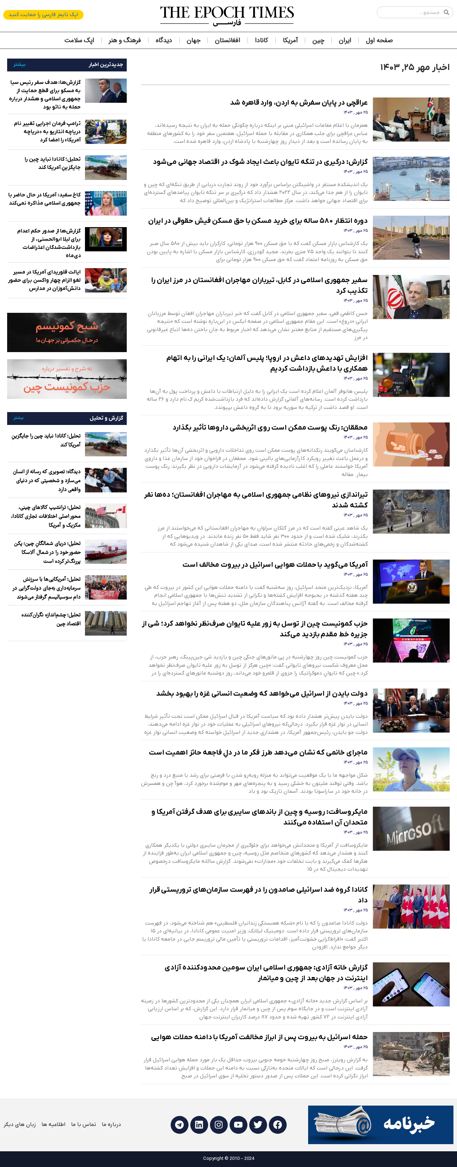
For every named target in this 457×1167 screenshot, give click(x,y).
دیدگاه (164, 40)
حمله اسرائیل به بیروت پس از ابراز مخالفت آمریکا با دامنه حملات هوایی (259, 1037)
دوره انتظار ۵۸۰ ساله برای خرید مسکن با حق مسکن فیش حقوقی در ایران (258, 221)
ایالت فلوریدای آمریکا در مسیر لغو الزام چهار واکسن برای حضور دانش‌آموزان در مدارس (44, 280)
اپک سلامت (79, 40)
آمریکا (290, 40)
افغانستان (227, 40)
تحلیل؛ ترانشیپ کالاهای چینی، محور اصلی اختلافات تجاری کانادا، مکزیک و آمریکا (46, 517)
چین (318, 40)
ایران (345, 40)
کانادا (261, 40)
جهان (193, 40)
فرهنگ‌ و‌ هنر (125, 40)
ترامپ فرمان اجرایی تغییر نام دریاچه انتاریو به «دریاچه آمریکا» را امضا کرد (47, 132)
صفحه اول (379, 40)
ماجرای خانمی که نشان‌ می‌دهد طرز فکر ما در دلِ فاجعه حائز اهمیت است (258, 752)
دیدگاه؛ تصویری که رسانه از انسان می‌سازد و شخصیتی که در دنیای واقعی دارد (47, 481)
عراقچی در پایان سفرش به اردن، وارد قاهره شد (299, 102)
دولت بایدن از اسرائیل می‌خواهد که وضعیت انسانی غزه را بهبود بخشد (262, 693)
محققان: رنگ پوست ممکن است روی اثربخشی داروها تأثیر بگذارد (269, 427)
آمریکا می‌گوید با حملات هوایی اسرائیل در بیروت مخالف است (274, 565)
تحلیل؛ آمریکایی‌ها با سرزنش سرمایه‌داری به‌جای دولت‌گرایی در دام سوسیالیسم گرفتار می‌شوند (47, 588)
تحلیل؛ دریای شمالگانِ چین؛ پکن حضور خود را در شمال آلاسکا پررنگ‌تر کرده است (47, 553)
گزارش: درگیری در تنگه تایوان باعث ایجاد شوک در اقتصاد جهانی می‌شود (260, 162)
